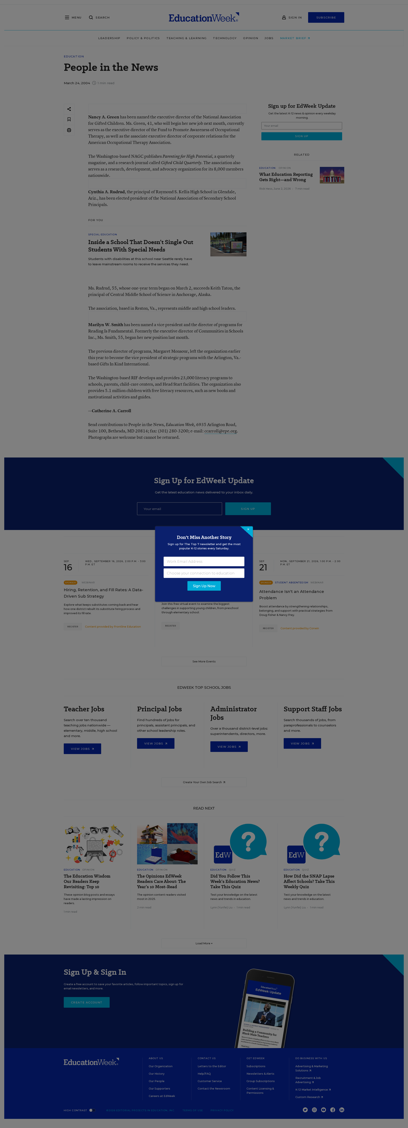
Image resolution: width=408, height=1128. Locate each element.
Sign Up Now (204, 586)
